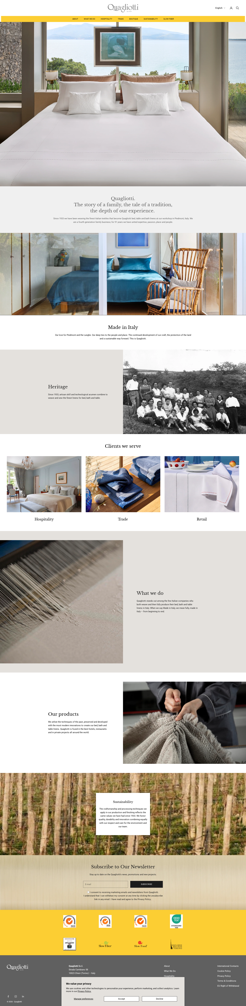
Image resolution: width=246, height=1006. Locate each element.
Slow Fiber (168, 19)
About (75, 19)
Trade (121, 19)
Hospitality (106, 19)
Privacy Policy (144, 899)
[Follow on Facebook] (8, 996)
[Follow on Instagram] (15, 996)
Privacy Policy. (84, 991)
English (218, 8)
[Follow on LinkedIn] (23, 996)
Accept (121, 999)
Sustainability (151, 19)
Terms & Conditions (226, 981)
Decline (159, 999)
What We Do (89, 19)
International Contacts (228, 966)
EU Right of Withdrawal (228, 986)
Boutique (133, 19)
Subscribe (146, 884)
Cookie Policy (224, 971)
